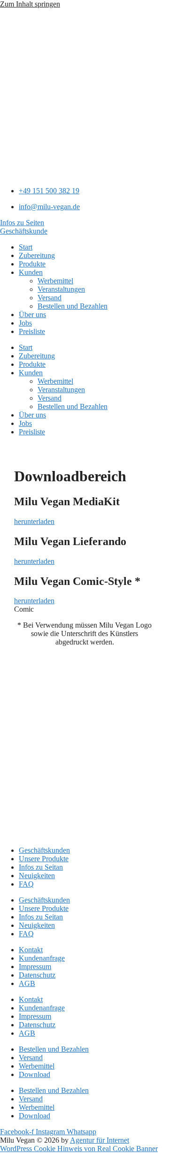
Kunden (31, 272)
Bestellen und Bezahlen (73, 306)
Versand (49, 298)
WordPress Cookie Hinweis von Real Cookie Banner (79, 1149)
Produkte (32, 264)
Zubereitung (37, 255)
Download (34, 1074)
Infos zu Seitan (41, 867)
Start (25, 247)
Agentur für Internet (99, 1140)
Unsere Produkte (44, 859)
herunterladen (34, 521)
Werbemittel (55, 281)
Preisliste (32, 331)
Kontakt (31, 950)
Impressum (35, 967)
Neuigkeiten (37, 876)
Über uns (32, 315)
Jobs (25, 323)
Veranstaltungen (61, 289)
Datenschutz (37, 975)
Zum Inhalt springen (30, 4)
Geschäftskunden (44, 850)
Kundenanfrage (42, 958)
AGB (27, 983)
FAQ (26, 884)
